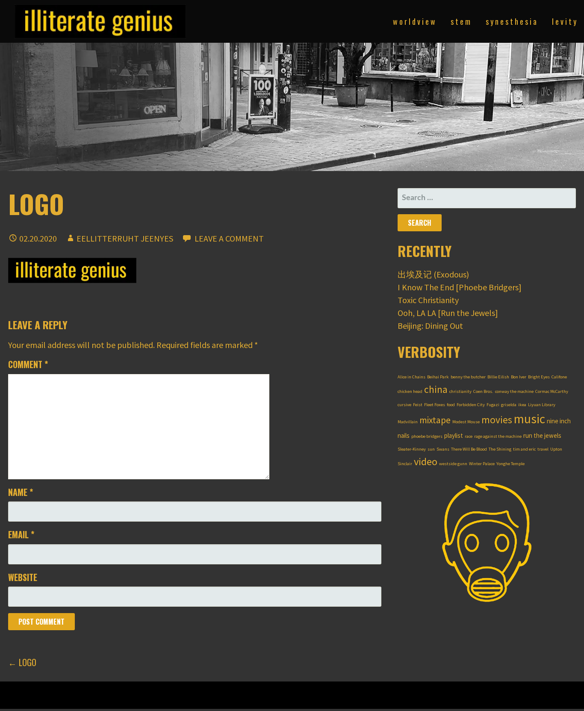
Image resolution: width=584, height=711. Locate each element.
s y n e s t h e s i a (511, 21)
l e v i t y (564, 21)
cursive (404, 404)
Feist (417, 404)
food (451, 404)
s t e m (460, 21)
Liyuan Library (541, 404)
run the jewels (542, 435)
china (436, 389)
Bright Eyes (539, 377)
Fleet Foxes (434, 404)
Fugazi (493, 404)
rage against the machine (498, 436)
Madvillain (408, 422)
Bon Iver (518, 377)
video (425, 461)
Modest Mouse (466, 422)
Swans (443, 449)
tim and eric (524, 449)
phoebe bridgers (426, 436)
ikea (522, 404)
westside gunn (453, 463)
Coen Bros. (483, 391)
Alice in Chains (411, 377)
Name (20, 492)
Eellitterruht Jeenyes (125, 238)
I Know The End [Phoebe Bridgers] (460, 287)
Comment (28, 364)
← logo (22, 662)
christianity (460, 391)
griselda (508, 404)
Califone (559, 377)
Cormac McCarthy (551, 391)
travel (543, 449)
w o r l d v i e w (414, 21)
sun (431, 449)
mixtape (435, 420)
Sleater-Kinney (412, 449)
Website (22, 577)
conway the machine (514, 391)
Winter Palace (482, 463)
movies (496, 419)
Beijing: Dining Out (430, 325)
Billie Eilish (498, 377)
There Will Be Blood (469, 449)
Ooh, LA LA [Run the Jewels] (448, 312)
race (468, 436)
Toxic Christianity (428, 300)
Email (21, 534)
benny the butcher (468, 377)
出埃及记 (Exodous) (433, 274)
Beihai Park (438, 377)
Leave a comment (229, 238)
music (529, 419)
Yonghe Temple (510, 463)
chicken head (410, 391)
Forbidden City (471, 404)
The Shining (500, 449)
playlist (453, 435)
